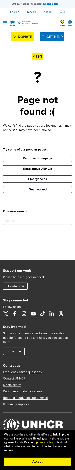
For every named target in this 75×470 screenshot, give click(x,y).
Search (68, 221)
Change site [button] (51, 4)
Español (47, 12)
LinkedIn (51, 313)
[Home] (23, 23)
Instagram (24, 313)
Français (31, 12)
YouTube (33, 313)
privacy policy (44, 442)
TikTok (42, 313)
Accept (37, 461)
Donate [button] (62, 25)
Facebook (14, 313)
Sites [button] (70, 25)
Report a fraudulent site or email (25, 398)
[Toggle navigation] (5, 23)
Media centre (12, 385)
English (14, 12)
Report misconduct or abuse (22, 391)
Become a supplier (16, 404)
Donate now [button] (15, 286)
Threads (60, 313)
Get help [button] (54, 36)
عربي (62, 12)
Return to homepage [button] (37, 158)
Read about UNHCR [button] (37, 168)
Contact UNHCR (14, 378)
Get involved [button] (38, 189)
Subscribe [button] (14, 351)
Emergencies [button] (37, 179)
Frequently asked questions (22, 372)
